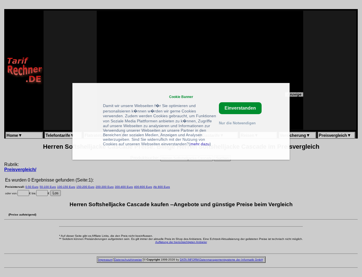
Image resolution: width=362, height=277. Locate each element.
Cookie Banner (181, 97)
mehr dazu (200, 144)
